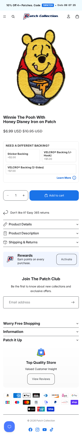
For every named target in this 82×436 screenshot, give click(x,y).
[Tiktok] (51, 429)
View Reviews (41, 379)
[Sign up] (73, 302)
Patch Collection (45, 420)
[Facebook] (30, 429)
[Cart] (77, 16)
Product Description (24, 233)
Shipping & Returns (23, 242)
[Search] (13, 16)
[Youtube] (44, 429)
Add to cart (56, 195)
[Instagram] (37, 429)
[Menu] (4, 16)
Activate (66, 259)
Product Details (20, 224)
